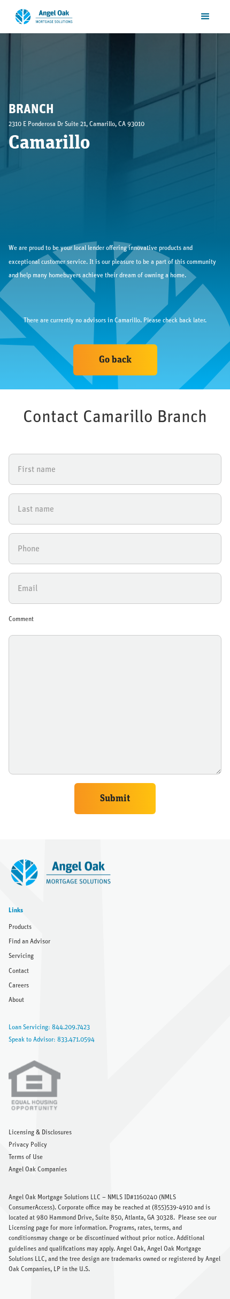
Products (20, 927)
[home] (41, 17)
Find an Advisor (29, 941)
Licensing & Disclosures (40, 1132)
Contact (19, 971)
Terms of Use (26, 1157)
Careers (19, 985)
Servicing (21, 956)
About (16, 1000)
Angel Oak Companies (38, 1169)
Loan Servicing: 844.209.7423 (49, 1027)
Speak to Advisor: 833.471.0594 (52, 1039)
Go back (115, 360)
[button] (205, 17)
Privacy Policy (28, 1144)
